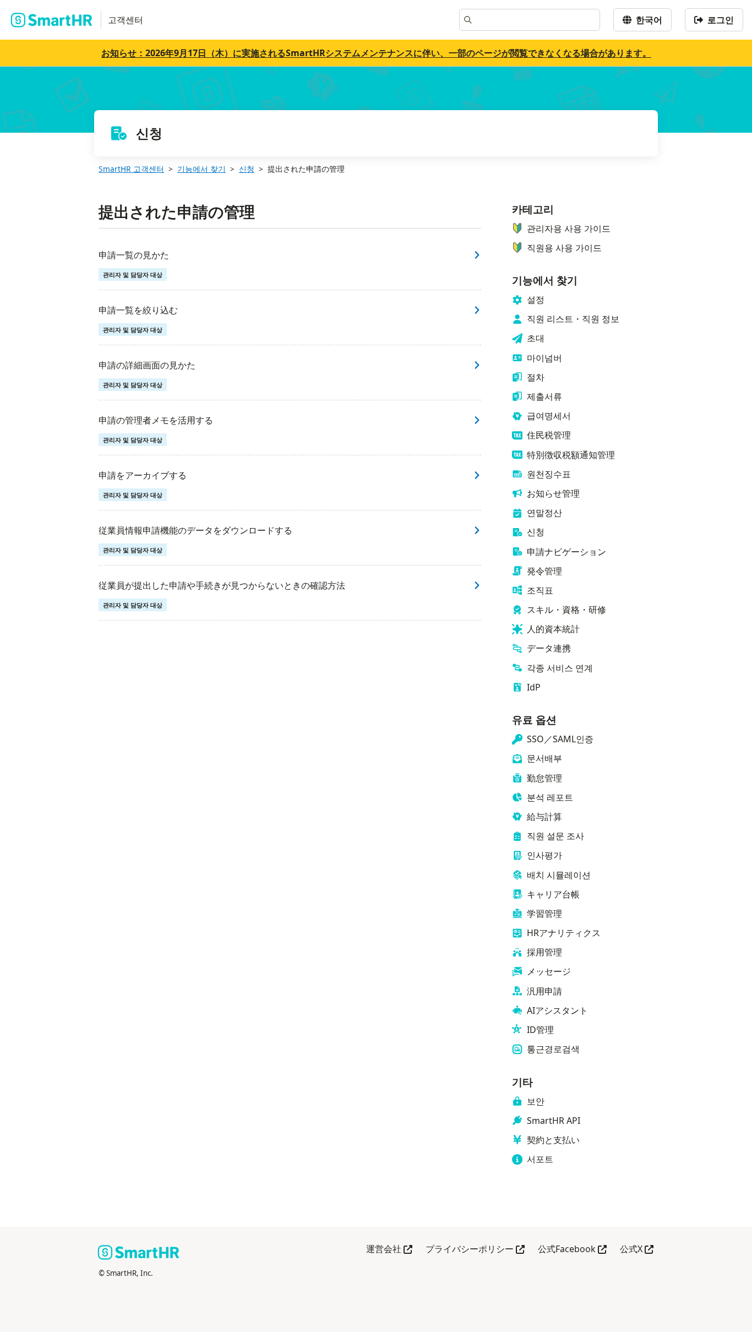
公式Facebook (572, 1249)
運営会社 (389, 1249)
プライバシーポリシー (475, 1249)
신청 (246, 169)
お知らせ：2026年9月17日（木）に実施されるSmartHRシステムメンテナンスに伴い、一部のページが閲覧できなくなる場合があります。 (376, 52)
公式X (636, 1249)
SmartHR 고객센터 (131, 169)
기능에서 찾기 (201, 169)
